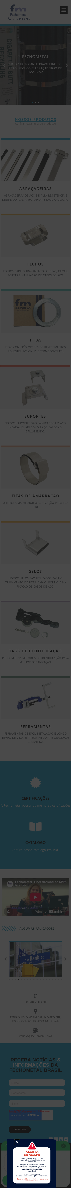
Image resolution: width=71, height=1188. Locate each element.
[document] (35, 594)
